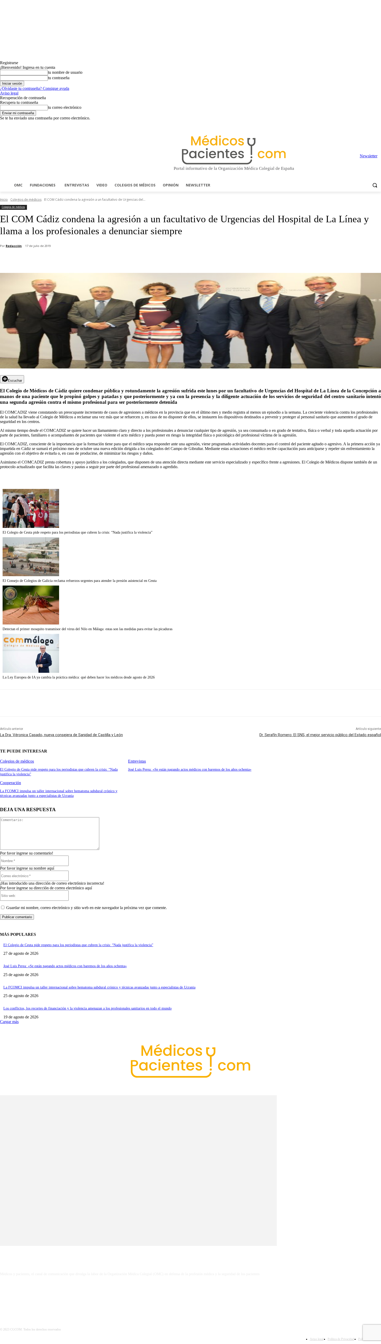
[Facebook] (342, 124)
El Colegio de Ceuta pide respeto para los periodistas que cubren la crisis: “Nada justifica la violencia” (77, 532)
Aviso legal (9, 93)
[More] (147, 259)
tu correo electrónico (64, 107)
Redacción (14, 246)
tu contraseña (58, 78)
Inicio (4, 199)
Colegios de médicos (25, 199)
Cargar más (9, 1021)
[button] (375, 185)
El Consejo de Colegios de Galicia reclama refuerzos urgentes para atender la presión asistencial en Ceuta (80, 581)
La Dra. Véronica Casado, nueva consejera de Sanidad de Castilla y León (61, 735)
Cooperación (10, 783)
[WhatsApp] (91, 259)
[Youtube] (378, 124)
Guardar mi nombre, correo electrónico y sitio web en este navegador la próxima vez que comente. (86, 907)
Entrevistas (137, 761)
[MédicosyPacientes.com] (234, 149)
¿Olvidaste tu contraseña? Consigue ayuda (34, 88)
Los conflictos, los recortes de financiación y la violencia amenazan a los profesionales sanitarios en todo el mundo (87, 1008)
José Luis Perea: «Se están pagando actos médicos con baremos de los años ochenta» (189, 769)
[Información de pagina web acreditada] (190, 1296)
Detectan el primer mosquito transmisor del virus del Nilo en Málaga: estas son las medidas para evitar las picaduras (87, 629)
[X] (371, 124)
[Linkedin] (356, 124)
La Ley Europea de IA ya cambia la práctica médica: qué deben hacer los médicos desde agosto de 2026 (79, 677)
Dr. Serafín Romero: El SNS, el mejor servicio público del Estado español (320, 735)
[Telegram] (364, 124)
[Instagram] (349, 124)
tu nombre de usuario (65, 72)
